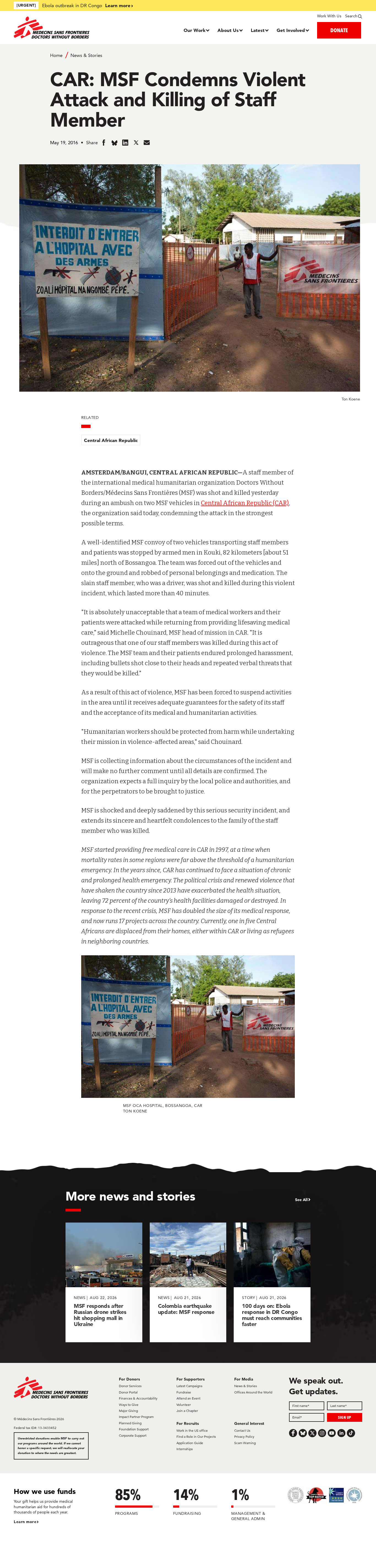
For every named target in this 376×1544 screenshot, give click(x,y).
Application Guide (189, 1443)
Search (351, 15)
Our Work (194, 30)
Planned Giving (130, 1423)
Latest (258, 30)
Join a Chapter (187, 1411)
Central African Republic (111, 440)
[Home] (57, 28)
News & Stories (86, 55)
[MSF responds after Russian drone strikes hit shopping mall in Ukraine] (104, 1282)
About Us (228, 30)
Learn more (117, 5)
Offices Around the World (253, 1392)
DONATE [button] (339, 30)
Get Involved (291, 30)
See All (301, 1199)
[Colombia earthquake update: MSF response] (188, 1282)
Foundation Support (134, 1429)
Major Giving (128, 1411)
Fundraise (183, 1392)
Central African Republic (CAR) (245, 503)
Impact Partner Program (136, 1417)
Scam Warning (245, 1443)
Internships (184, 1449)
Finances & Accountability (138, 1398)
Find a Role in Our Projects (196, 1436)
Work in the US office (192, 1430)
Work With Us (329, 15)
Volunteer (183, 1405)
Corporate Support (132, 1435)
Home (56, 55)
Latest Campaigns (189, 1386)
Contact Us (242, 1430)
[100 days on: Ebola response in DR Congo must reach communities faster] (272, 1282)
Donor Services (130, 1386)
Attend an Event (188, 1398)
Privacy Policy (244, 1436)
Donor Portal (128, 1392)
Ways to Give (128, 1405)
